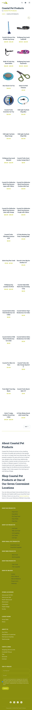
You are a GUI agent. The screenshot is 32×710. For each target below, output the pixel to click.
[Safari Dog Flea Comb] (8, 251)
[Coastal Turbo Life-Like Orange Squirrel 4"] (23, 353)
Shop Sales (5, 619)
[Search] (22, 2)
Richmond (5, 602)
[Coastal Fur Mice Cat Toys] (8, 353)
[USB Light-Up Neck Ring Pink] (23, 124)
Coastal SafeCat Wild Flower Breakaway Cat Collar (8, 339)
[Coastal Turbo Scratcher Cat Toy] (8, 100)
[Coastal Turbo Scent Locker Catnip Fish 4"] (23, 148)
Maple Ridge (5, 606)
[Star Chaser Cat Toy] (8, 76)
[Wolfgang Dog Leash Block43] (8, 148)
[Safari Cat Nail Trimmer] (23, 76)
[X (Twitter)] (14, 702)
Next (26, 426)
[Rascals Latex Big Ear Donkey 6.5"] (23, 251)
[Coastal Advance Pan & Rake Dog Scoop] (8, 28)
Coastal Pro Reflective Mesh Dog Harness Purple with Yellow (23, 210)
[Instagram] (18, 702)
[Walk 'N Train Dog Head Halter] (8, 52)
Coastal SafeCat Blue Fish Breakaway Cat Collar (8, 312)
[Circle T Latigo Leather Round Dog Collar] (8, 403)
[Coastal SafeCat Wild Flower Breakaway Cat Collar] (8, 327)
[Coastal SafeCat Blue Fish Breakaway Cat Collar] (8, 301)
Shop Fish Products (9, 561)
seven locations (24, 496)
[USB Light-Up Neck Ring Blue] (23, 100)
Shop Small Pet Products (11, 541)
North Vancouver (7, 599)
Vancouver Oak (6, 597)
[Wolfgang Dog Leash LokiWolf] (23, 28)
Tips (3, 654)
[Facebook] (11, 702)
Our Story (5, 632)
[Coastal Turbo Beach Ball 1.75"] (23, 379)
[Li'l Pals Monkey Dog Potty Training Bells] (23, 225)
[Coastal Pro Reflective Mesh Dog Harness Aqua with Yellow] (8, 173)
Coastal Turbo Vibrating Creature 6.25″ (8, 236)
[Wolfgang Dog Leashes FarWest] (8, 275)
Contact (4, 659)
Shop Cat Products (8, 525)
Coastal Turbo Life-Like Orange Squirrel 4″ (23, 365)
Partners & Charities (8, 637)
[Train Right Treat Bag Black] (8, 379)
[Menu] (29, 2)
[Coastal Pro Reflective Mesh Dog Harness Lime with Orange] (8, 199)
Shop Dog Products (8, 508)
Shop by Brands (7, 570)
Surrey (4, 609)
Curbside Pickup (7, 652)
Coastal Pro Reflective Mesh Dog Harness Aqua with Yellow (8, 184)
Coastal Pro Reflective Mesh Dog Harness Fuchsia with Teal (23, 184)
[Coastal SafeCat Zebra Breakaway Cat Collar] (23, 327)
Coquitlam (5, 604)
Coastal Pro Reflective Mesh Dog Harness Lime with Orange (8, 210)
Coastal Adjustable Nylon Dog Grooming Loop (23, 286)
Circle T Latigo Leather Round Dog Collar (8, 415)
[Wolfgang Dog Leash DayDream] (23, 52)
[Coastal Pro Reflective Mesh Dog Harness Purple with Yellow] (23, 199)
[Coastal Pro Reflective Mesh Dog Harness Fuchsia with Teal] (23, 173)
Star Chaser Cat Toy (9, 85)
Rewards (4, 656)
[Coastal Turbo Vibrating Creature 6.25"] (8, 225)
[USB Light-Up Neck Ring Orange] (8, 124)
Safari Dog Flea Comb (8, 260)
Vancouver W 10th (7, 595)
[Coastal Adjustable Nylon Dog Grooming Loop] (23, 275)
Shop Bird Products (9, 551)
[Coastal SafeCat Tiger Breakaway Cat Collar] (23, 301)
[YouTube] (21, 702)
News (3, 621)
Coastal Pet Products (10, 10)
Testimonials (5, 639)
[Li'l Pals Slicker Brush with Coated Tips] (23, 403)
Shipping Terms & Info (8, 649)
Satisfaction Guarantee (8, 634)
